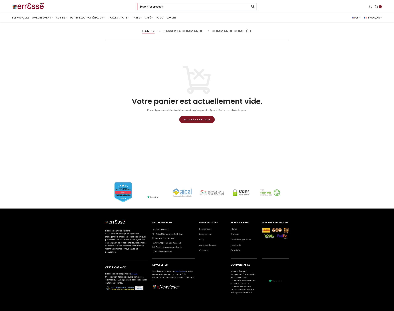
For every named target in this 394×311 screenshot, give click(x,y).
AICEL (134, 273)
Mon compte (205, 234)
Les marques (205, 228)
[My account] (370, 6)
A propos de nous (207, 244)
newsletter (179, 271)
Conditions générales (241, 239)
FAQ (201, 239)
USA (357, 17)
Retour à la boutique (197, 119)
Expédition (236, 250)
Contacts (203, 250)
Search (252, 6)
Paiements (236, 244)
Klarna (234, 228)
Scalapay (235, 234)
